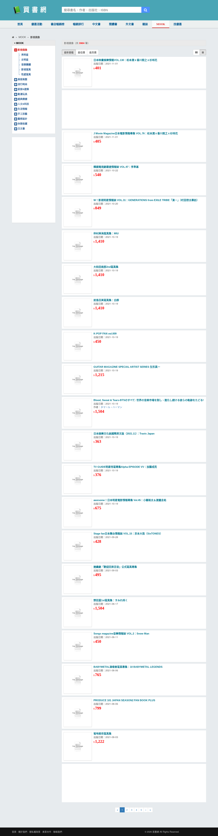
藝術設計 (22, 118)
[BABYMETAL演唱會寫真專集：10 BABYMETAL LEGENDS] (78, 679)
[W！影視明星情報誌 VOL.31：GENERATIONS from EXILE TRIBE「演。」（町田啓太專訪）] (78, 213)
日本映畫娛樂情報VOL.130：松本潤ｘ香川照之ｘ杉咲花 (125, 60)
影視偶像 (22, 49)
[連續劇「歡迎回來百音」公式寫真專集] (78, 579)
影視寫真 (26, 69)
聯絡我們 (57, 831)
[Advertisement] (134, 109)
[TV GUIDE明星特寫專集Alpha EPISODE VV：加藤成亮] (78, 479)
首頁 (20, 24)
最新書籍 (69, 52)
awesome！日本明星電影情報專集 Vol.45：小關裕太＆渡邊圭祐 (130, 500)
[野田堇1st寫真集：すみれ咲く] (78, 613)
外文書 (130, 24)
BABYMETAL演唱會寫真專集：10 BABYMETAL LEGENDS (128, 666)
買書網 (155, 831)
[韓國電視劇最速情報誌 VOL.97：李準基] (78, 179)
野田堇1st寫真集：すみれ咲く (111, 600)
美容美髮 (22, 79)
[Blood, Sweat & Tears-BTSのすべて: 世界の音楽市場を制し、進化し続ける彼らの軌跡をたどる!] (78, 413)
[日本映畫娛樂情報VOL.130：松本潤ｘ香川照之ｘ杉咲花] (78, 73)
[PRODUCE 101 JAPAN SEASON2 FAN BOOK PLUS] (78, 713)
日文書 (21, 128)
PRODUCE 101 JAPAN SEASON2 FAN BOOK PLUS (124, 700)
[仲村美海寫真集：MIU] (78, 246)
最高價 (92, 52)
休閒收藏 (22, 123)
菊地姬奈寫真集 (102, 733)
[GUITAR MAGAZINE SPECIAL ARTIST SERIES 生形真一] (78, 379)
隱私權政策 (34, 831)
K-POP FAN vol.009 (105, 333)
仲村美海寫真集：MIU (106, 233)
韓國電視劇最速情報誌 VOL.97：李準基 (116, 166)
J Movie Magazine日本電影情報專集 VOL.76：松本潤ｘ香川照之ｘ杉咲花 (136, 133)
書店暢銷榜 (57, 24)
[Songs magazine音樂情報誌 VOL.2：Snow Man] (78, 646)
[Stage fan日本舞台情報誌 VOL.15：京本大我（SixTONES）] (78, 546)
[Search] (145, 10)
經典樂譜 (22, 99)
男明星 (24, 54)
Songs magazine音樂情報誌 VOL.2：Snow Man (121, 633)
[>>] (150, 809)
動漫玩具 (22, 94)
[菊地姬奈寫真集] (78, 746)
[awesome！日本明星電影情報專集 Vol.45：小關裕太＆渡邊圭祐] (78, 513)
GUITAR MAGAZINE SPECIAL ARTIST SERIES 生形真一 (127, 366)
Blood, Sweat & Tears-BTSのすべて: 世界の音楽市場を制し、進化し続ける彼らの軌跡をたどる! (149, 400)
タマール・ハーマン (111, 407)
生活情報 (22, 108)
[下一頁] (146, 809)
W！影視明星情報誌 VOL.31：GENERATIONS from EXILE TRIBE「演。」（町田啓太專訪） (146, 200)
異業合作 (46, 831)
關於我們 (22, 831)
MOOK (160, 24)
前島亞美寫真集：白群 (106, 300)
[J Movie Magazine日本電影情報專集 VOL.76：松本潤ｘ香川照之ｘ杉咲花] (78, 146)
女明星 (24, 59)
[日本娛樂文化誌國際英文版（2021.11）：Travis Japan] (78, 446)
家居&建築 (23, 89)
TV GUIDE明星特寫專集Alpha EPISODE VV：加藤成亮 (125, 466)
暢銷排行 (78, 24)
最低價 (81, 52)
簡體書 (113, 24)
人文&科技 (23, 103)
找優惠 (178, 24)
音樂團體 (26, 64)
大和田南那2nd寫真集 (106, 266)
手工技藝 (22, 113)
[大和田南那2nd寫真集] (78, 279)
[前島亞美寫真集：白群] (78, 313)
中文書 (96, 24)
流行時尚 (22, 84)
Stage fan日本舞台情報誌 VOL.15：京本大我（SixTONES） (128, 533)
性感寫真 (26, 74)
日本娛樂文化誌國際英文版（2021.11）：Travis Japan (124, 433)
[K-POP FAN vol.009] (78, 346)
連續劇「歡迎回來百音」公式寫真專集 (115, 566)
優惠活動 (36, 24)
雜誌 (145, 24)
